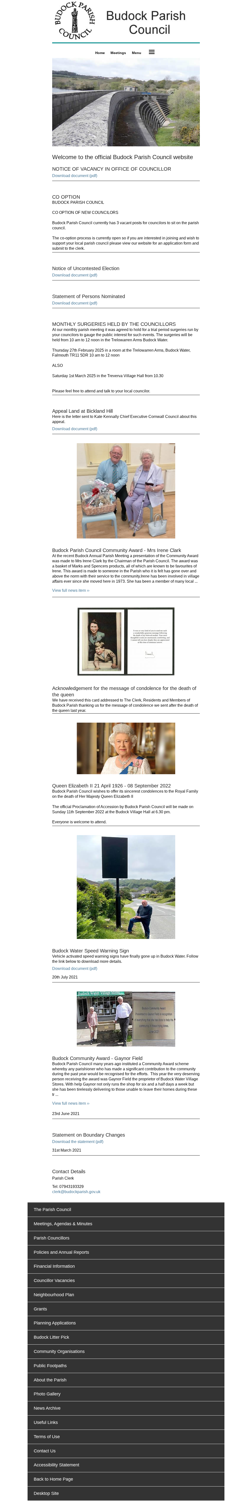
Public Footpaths (50, 1365)
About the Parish (50, 1379)
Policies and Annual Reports (61, 1252)
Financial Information (54, 1266)
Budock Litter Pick (51, 1337)
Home (100, 53)
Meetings (118, 53)
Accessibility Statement (56, 1464)
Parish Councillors (51, 1238)
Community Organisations (59, 1351)
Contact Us (45, 1450)
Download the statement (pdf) (77, 1142)
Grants (40, 1309)
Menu (136, 53)
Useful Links (46, 1422)
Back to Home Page (53, 1479)
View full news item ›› (70, 590)
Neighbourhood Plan (54, 1294)
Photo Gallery (47, 1393)
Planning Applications (55, 1323)
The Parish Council (52, 1209)
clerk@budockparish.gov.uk (76, 1192)
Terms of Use (47, 1436)
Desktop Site (46, 1493)
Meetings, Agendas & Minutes (63, 1223)
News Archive (47, 1408)
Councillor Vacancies (54, 1280)
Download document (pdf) (74, 176)
